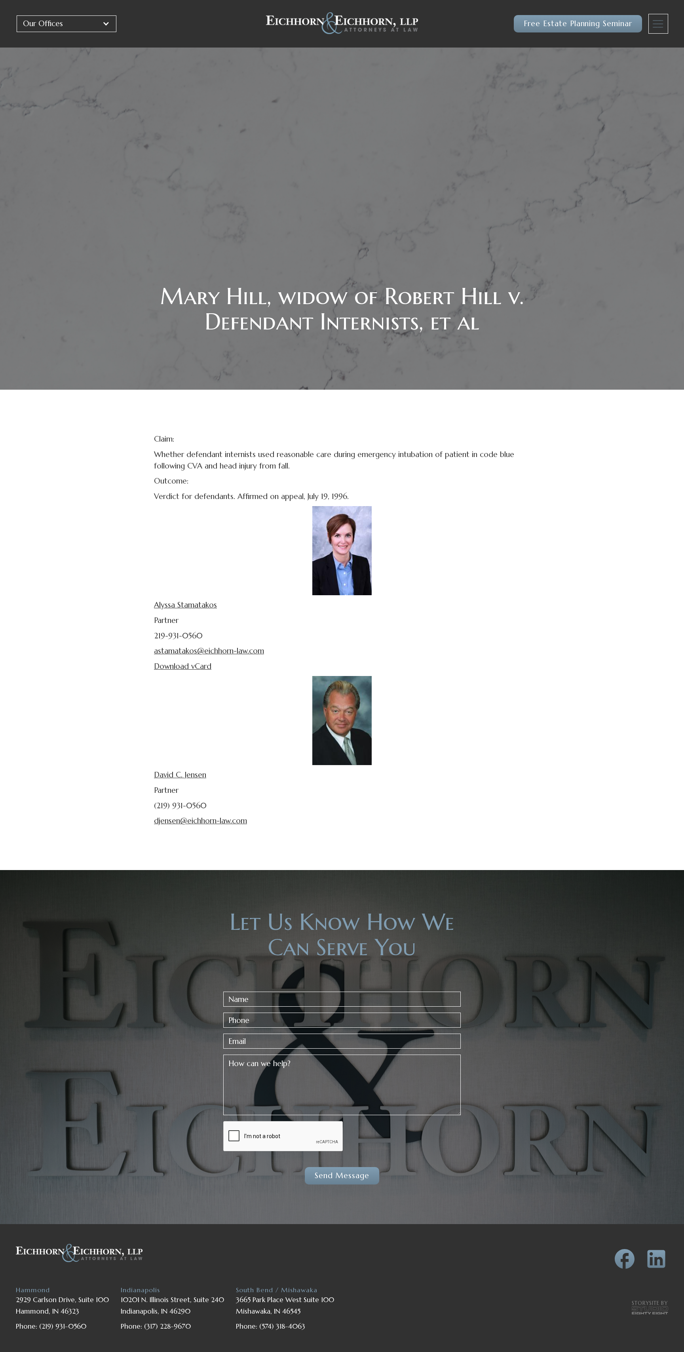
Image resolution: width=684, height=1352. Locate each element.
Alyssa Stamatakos (185, 604)
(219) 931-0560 (62, 1326)
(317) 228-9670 (167, 1326)
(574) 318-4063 (282, 1326)
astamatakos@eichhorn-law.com (209, 650)
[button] (66, 23)
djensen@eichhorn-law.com (200, 820)
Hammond (33, 1290)
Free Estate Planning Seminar (578, 23)
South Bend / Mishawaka (276, 1290)
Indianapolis (140, 1290)
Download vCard (182, 666)
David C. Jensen (180, 774)
